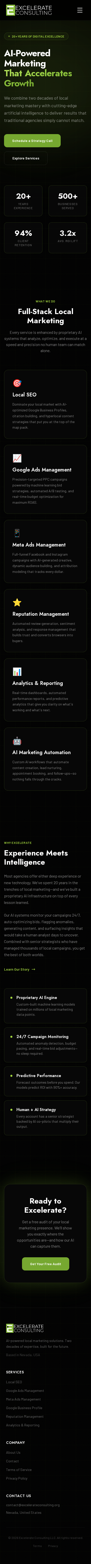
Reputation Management (25, 1416)
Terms (37, 1546)
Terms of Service (19, 1469)
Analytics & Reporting (22, 1425)
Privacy (53, 1546)
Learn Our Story (16, 969)
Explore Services (25, 158)
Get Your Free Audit (45, 1264)
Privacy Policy (16, 1478)
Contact (12, 1461)
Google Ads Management (25, 1390)
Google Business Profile (24, 1408)
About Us (13, 1452)
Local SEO (14, 1382)
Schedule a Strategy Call (32, 140)
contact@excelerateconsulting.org (33, 1505)
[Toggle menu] (80, 10)
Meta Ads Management (23, 1399)
